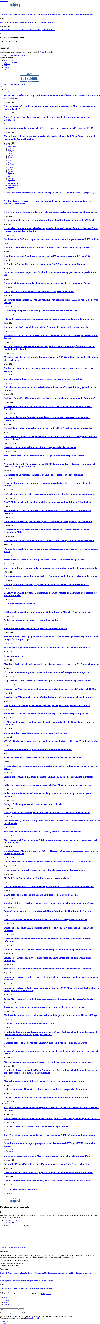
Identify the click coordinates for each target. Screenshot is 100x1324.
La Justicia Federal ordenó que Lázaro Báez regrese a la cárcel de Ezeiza (41, 894)
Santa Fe (10, 181)
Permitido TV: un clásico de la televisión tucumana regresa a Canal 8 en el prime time (47, 1164)
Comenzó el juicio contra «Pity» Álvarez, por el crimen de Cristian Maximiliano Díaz (47, 1156)
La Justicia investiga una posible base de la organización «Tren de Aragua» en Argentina (48, 428)
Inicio (6, 89)
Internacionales (8, 60)
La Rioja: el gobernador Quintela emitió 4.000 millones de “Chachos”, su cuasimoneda (47, 612)
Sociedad (7, 64)
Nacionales (8, 91)
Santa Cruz (11, 180)
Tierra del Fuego (13, 185)
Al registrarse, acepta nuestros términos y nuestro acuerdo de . (28, 52)
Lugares (6, 69)
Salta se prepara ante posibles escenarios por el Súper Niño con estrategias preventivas (47, 785)
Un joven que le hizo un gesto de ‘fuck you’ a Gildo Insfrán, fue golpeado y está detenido (48, 521)
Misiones (10, 169)
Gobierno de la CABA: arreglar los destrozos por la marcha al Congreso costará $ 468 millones (51, 239)
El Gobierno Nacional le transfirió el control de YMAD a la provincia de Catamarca (46, 264)
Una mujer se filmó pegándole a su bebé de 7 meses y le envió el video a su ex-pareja (46, 327)
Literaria (6, 67)
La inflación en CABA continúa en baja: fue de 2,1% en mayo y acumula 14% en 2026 (47, 256)
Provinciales (8, 145)
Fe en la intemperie (13, 656)
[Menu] (1, 86)
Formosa (10, 160)
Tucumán (11, 187)
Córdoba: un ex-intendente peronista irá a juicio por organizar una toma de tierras (45, 379)
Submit (21, 1309)
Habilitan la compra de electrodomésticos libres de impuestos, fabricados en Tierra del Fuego (51, 1015)
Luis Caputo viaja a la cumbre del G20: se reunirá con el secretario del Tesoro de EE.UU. (48, 128)
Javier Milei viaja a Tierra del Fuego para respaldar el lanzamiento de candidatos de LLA (49, 999)
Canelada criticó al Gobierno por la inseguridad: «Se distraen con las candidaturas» (46, 1042)
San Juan (10, 176)
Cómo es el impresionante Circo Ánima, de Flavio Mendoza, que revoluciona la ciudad (47, 1180)
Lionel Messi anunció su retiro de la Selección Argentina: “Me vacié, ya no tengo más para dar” (52, 1118)
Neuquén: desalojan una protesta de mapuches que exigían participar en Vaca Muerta (47, 705)
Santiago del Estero (14, 183)
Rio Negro (11, 173)
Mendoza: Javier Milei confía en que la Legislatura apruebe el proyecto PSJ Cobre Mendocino (51, 664)
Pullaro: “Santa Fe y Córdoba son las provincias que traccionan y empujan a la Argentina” (49, 398)
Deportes (7, 1103)
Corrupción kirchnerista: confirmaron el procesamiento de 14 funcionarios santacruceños (49, 886)
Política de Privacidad (32, 1318)
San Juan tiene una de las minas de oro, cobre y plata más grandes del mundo (42, 831)
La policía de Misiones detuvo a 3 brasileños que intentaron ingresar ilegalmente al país (48, 680)
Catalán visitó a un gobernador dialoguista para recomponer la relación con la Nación (47, 283)
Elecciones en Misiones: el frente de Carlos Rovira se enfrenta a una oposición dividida (47, 697)
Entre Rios (11, 159)
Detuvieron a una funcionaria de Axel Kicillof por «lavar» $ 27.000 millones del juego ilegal (49, 192)
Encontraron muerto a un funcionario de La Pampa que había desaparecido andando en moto (51, 576)
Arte (5, 65)
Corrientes (11, 157)
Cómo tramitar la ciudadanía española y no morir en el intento (35, 733)
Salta (9, 174)
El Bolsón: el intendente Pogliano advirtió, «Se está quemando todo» (38, 749)
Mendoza (11, 167)
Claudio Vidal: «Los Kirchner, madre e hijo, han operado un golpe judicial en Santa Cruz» (49, 903)
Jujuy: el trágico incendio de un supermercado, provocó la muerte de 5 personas (44, 559)
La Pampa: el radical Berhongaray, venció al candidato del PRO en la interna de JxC (46, 584)
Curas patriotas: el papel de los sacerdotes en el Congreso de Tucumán (39, 291)
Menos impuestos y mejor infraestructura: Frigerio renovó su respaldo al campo (26, 22)
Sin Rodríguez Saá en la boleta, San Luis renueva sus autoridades (36, 878)
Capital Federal (12, 148)
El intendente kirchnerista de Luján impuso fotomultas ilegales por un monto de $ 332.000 (49, 220)
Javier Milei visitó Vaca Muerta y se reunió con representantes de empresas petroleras (47, 713)
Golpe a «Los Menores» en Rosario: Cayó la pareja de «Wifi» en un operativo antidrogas (48, 949)
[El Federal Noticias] (19, 82)
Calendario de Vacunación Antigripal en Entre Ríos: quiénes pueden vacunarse (43, 474)
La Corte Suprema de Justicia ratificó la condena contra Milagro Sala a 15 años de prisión (49, 540)
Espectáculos (8, 1152)
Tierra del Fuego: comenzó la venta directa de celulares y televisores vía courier (44, 1007)
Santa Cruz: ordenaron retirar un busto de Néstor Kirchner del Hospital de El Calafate (47, 911)
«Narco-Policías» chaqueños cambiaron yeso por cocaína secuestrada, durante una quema (49, 319)
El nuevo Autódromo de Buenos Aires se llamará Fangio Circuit (36, 1126)
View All (10, 188)
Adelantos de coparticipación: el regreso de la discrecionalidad (35, 628)
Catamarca (11, 150)
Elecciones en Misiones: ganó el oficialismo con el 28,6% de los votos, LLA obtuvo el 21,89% (50, 689)
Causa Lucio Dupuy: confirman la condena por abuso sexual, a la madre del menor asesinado (50, 568)
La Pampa (11, 164)
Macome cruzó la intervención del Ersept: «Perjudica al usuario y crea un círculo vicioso (48, 1062)
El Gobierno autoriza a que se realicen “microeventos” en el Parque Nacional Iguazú (46, 672)
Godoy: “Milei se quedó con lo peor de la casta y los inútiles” (34, 804)
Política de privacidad (46, 52)
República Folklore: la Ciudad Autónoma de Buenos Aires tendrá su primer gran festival (48, 247)
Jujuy (9, 162)
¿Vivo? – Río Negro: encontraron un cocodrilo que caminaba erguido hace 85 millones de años (51, 741)
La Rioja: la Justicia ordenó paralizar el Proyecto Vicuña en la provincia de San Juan (47, 812)
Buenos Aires (12, 146)
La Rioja (10, 166)
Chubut (10, 153)
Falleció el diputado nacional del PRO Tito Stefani (29, 1023)
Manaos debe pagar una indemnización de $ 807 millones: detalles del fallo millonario (47, 647)
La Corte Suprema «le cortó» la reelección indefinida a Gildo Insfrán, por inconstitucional (49, 494)
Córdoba (10, 155)
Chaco (10, 152)
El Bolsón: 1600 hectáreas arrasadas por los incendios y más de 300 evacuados (43, 757)
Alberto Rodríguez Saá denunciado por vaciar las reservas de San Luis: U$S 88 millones (48, 861)
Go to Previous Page (10, 1220)
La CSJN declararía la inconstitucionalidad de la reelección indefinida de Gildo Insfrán (47, 502)
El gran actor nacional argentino (20, 1189)
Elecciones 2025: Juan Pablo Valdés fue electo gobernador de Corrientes (40, 447)
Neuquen (10, 171)
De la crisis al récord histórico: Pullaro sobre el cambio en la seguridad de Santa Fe (27, 30)
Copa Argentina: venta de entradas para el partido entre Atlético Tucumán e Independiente (49, 1135)
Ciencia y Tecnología (10, 62)
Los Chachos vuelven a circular (19, 603)
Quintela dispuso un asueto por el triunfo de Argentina (31, 620)
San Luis (10, 178)
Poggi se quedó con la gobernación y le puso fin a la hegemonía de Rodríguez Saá (44, 870)
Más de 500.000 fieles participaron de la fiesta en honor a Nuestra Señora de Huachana (47, 968)
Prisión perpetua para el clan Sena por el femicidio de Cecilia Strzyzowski (41, 310)
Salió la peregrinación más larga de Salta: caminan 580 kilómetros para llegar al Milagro (48, 776)
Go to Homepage (9, 1222)
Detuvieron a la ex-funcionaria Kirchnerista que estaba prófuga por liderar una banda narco (50, 212)
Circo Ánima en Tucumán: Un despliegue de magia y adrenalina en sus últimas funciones (48, 1172)
